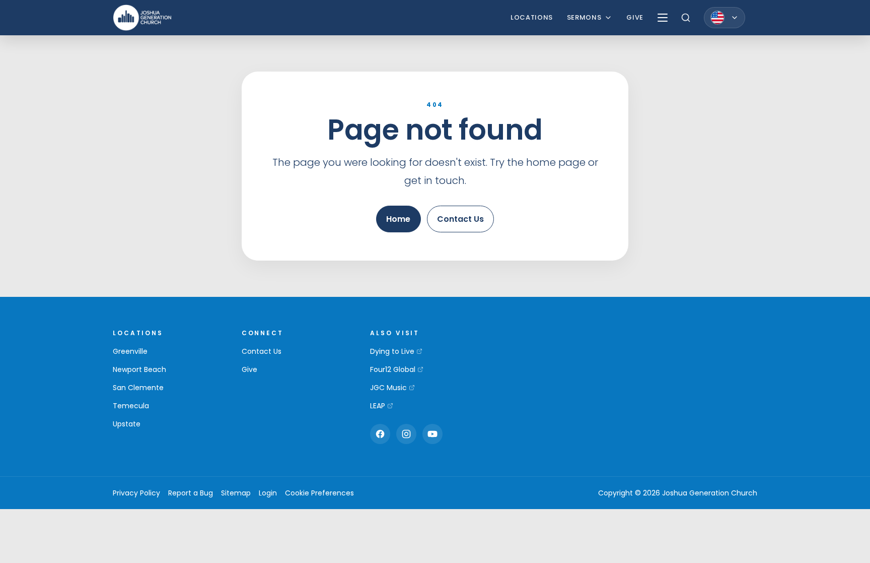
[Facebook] (380, 434)
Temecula (131, 406)
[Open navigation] (663, 18)
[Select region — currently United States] (724, 17)
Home (398, 219)
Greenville (130, 351)
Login (268, 493)
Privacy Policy (136, 493)
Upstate (126, 424)
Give (634, 17)
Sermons (584, 17)
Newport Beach (139, 369)
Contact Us (460, 219)
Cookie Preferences (319, 493)
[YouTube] (432, 434)
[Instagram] (406, 434)
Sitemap (236, 493)
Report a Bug (190, 493)
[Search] (686, 18)
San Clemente (138, 388)
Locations (532, 17)
